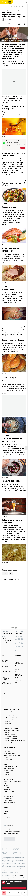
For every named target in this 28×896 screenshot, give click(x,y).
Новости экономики (10, 761)
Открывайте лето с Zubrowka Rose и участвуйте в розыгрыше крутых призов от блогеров (12, 99)
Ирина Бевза (8, 19)
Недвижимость (8, 810)
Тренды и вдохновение (10, 816)
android (6, 863)
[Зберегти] (24, 24)
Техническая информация (18, 681)
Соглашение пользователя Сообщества (18, 673)
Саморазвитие (7, 803)
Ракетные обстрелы (9, 725)
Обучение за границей (9, 805)
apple (16, 863)
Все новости (7, 706)
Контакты (17, 683)
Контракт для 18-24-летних (10, 750)
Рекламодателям (6, 683)
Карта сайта (18, 694)
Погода (6, 718)
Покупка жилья (8, 814)
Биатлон (6, 830)
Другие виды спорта (9, 832)
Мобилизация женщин (9, 748)
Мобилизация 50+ (8, 746)
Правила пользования (7, 685)
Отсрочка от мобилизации (10, 752)
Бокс (5, 823)
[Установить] (14, 885)
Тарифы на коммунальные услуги (12, 769)
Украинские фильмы (9, 782)
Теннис (6, 827)
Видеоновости (7, 714)
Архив (16, 692)
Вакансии (17, 686)
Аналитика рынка (8, 812)
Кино (5, 778)
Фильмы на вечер (8, 784)
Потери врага (7, 737)
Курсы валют (7, 765)
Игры (16, 697)
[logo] (9, 2)
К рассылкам (9, 853)
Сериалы (6, 788)
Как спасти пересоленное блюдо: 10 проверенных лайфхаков (18, 7)
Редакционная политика (5, 675)
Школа (6, 799)
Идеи (3, 6)
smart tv (6, 867)
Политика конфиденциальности (7, 689)
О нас (3, 669)
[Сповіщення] (26, 2)
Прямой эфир (7, 712)
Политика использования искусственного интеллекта (5, 693)
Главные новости (8, 708)
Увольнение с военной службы (11, 744)
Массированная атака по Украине (12, 733)
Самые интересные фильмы (11, 780)
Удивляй (8, 6)
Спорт (6, 821)
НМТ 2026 (6, 801)
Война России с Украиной (11, 723)
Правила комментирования (19, 677)
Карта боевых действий (10, 727)
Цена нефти (7, 763)
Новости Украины (8, 710)
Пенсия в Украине (8, 773)
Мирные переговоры (9, 729)
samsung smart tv (16, 867)
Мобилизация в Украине (11, 742)
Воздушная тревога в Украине (11, 731)
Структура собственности (18, 689)
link (15, 653)
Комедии (6, 786)
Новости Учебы (8, 794)
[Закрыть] (25, 882)
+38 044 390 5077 (19, 647)
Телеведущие (5, 680)
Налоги (6, 771)
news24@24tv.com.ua (7, 647)
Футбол (6, 825)
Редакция (4, 672)
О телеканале (5, 678)
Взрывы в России (8, 735)
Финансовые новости (9, 767)
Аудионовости (7, 716)
